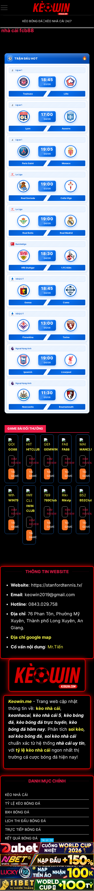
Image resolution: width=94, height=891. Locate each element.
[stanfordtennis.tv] (51, 7)
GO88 (12, 449)
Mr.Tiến (55, 646)
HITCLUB (33, 449)
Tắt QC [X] (47, 840)
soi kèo (76, 729)
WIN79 (13, 500)
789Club (50, 500)
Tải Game (12, 473)
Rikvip (66, 500)
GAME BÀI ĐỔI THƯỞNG (25, 428)
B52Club (86, 500)
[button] (4, 7)
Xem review (12, 460)
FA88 (66, 449)
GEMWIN (50, 449)
